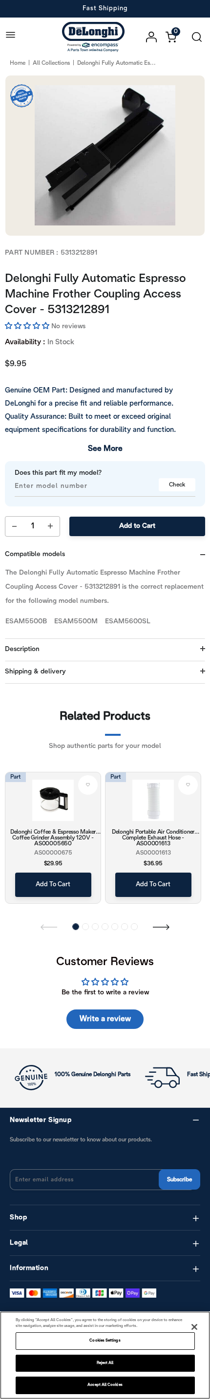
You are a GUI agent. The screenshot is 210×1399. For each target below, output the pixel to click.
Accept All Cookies (104, 1385)
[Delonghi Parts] (95, 37)
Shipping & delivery (35, 672)
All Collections (51, 63)
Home (17, 63)
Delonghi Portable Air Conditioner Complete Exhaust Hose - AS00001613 (153, 837)
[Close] (194, 1327)
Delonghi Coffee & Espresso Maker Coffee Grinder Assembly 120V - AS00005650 (53, 837)
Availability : (25, 342)
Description (22, 649)
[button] (28, 326)
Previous (49, 927)
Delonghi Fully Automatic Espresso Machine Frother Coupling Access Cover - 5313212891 (95, 295)
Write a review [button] (105, 1019)
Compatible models (35, 554)
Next (161, 927)
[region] (105, 1355)
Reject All (105, 1363)
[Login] (156, 37)
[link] (88, 785)
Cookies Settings (104, 1341)
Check (177, 484)
